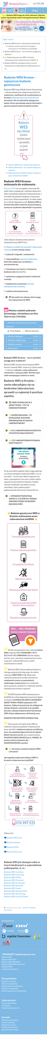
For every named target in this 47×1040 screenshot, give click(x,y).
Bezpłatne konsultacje (10, 1020)
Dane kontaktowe (8, 1022)
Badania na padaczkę (9, 984)
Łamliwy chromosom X (10, 969)
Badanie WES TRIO (9, 959)
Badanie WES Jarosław (13, 872)
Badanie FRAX (12, 847)
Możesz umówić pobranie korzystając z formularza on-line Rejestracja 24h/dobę (23, 47)
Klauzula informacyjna (10, 1030)
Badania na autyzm (9, 981)
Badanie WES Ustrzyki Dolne (16, 896)
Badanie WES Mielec (12, 877)
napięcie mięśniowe (28, 259)
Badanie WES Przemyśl (14, 880)
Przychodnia (15, 331)
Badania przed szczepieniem (12, 986)
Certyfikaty (6, 1005)
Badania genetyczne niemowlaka (14, 991)
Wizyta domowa (32, 331)
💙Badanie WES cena (13, 837)
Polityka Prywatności (10, 1027)
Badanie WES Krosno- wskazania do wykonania (22, 43)
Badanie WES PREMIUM (11, 962)
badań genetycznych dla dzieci (24, 97)
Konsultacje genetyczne (11, 1008)
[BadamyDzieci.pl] (16, 4)
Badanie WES (9, 188)
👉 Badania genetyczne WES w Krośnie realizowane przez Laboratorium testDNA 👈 (21, 58)
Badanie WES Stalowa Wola (15, 891)
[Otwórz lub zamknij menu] (43, 10)
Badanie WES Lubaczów (14, 874)
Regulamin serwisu (9, 1025)
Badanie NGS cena (14, 852)
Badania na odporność (10, 988)
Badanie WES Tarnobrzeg (14, 894)
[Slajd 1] (23, 25)
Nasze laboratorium (9, 1003)
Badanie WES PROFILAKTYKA (13, 964)
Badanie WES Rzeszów (13, 885)
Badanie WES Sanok (12, 888)
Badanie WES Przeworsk (14, 883)
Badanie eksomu (13, 842)
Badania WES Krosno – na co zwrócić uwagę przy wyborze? (23, 52)
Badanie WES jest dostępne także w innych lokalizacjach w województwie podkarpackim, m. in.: (22, 66)
